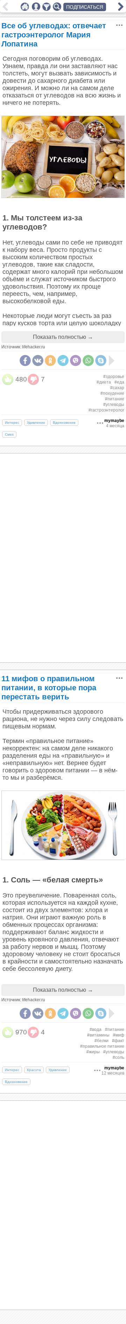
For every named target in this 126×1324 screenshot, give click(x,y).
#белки (101, 1041)
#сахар (117, 388)
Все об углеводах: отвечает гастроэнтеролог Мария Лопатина (53, 34)
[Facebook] (25, 360)
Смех (9, 434)
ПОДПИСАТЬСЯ (84, 7)
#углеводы (113, 404)
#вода (96, 1029)
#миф (118, 1035)
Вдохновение (64, 422)
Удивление (36, 422)
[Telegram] (63, 360)
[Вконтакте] (37, 360)
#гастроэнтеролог (106, 410)
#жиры (93, 1052)
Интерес (12, 422)
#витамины (98, 1035)
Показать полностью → (63, 337)
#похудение (112, 393)
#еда (119, 382)
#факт (118, 1041)
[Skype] (100, 360)
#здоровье (113, 376)
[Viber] (75, 360)
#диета (104, 382)
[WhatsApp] (88, 360)
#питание (114, 399)
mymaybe (114, 421)
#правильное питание (102, 1046)
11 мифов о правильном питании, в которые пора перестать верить (48, 687)
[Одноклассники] (50, 360)
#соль (118, 1057)
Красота (34, 1070)
